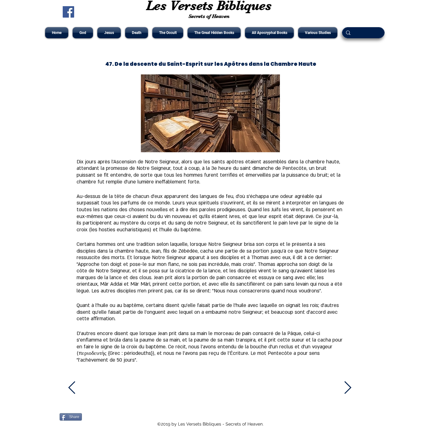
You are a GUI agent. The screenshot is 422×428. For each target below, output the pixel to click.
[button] (82, 32)
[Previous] (75, 387)
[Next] (347, 387)
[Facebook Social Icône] (68, 12)
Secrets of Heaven (209, 16)
